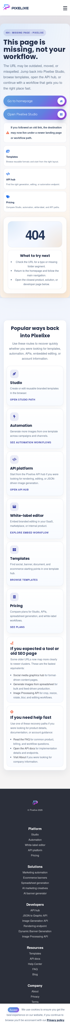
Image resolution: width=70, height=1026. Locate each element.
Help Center (35, 964)
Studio (35, 834)
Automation (35, 840)
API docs (35, 958)
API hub (35, 910)
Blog (35, 974)
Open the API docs (24, 748)
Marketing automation (35, 872)
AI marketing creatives (35, 888)
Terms (35, 1002)
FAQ (35, 969)
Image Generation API (35, 921)
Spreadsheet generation (35, 883)
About (35, 991)
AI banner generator (35, 893)
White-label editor (35, 845)
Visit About (19, 757)
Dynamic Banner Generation (35, 931)
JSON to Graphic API (35, 915)
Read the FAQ (21, 739)
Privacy (35, 996)
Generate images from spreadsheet (33, 684)
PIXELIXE (20, 8)
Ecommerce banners (35, 877)
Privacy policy (55, 1020)
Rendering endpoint (35, 926)
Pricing (35, 855)
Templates (35, 953)
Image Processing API (26, 693)
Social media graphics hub (28, 675)
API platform (35, 850)
